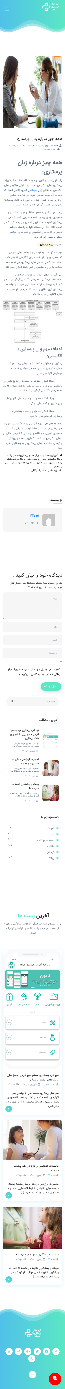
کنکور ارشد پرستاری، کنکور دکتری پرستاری (34, 461)
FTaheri (34, 516)
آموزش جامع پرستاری (30, 455)
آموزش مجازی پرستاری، (42, 459)
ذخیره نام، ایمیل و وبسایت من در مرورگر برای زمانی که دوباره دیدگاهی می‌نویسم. (33, 671)
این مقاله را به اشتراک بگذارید (44, 470)
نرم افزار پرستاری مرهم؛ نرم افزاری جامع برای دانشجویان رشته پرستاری (33, 1077)
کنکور (14, 459)
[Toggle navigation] (7, 7)
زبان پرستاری (35, 190)
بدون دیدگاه (14, 146)
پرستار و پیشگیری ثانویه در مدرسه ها (36, 1254)
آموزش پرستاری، (50, 455)
